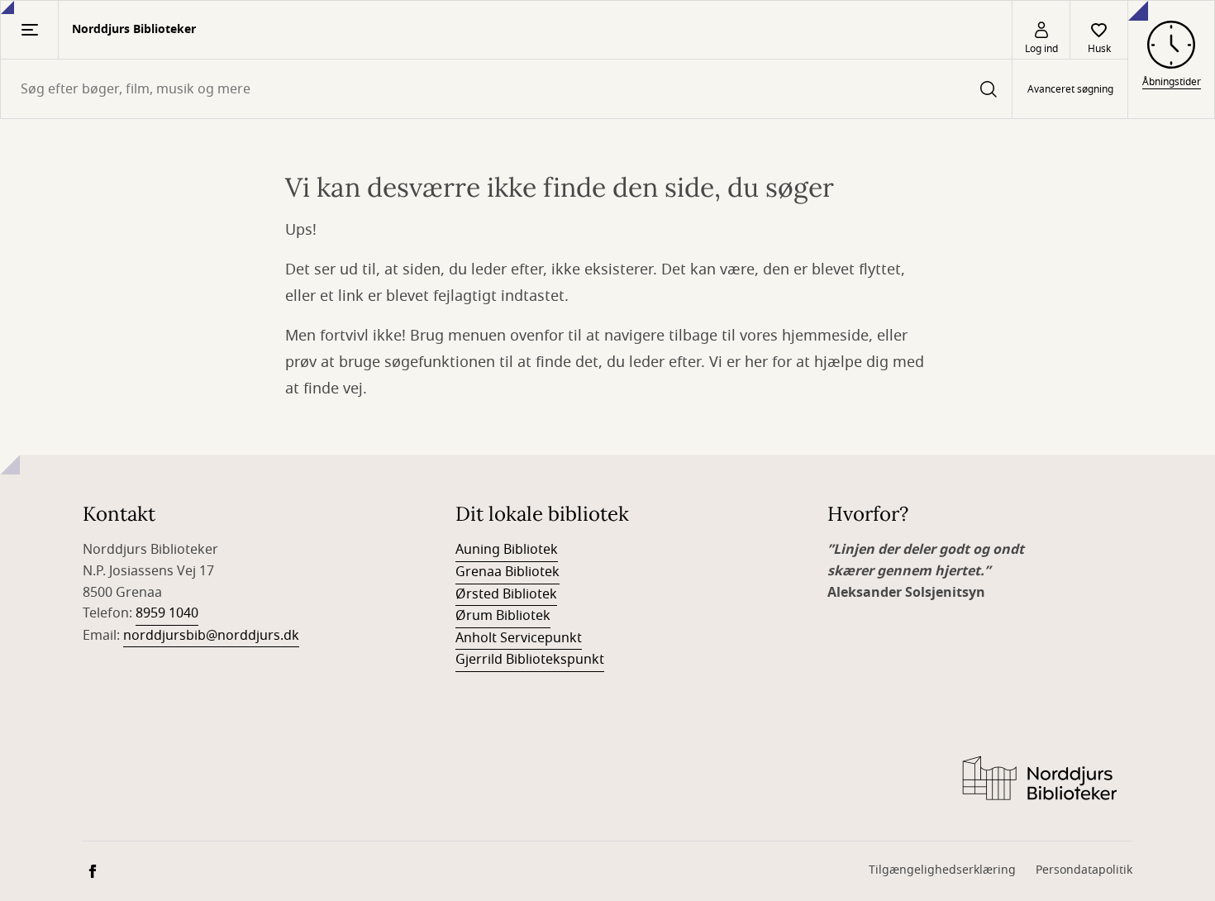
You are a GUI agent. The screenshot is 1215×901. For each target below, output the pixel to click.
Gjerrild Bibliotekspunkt (529, 660)
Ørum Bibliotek (502, 616)
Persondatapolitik (1084, 870)
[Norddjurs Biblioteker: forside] (1038, 779)
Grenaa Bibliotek (507, 572)
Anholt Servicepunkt (518, 638)
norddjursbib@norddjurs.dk (211, 636)
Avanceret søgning (1070, 89)
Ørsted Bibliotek (506, 594)
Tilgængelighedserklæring (942, 870)
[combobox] (506, 89)
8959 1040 (167, 613)
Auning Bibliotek (506, 550)
